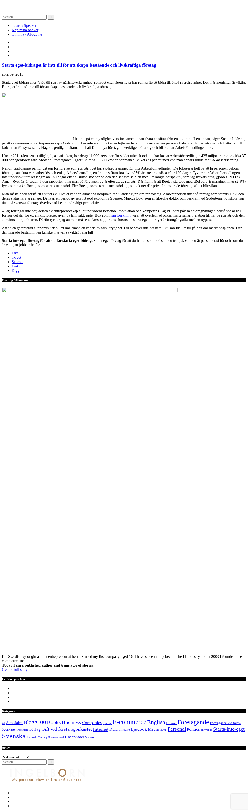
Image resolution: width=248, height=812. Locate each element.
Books (54, 722)
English (156, 722)
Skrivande (206, 730)
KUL (113, 729)
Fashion (171, 723)
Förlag (34, 729)
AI (3, 723)
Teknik (32, 737)
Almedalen (14, 723)
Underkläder (74, 737)
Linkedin (18, 266)
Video (89, 737)
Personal (177, 729)
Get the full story (15, 670)
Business (71, 722)
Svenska (14, 736)
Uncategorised (56, 737)
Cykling (107, 723)
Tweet (16, 257)
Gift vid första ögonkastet (66, 729)
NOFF (163, 730)
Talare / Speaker (24, 25)
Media (153, 729)
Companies (92, 722)
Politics (193, 729)
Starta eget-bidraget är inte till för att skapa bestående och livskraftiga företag (79, 65)
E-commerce (129, 722)
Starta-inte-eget (229, 729)
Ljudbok (139, 729)
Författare (22, 730)
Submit (17, 262)
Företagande (193, 722)
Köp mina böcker (25, 30)
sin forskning (121, 215)
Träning (42, 737)
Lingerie (124, 729)
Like (15, 253)
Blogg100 (34, 722)
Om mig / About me (27, 34)
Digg (15, 270)
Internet (100, 729)
